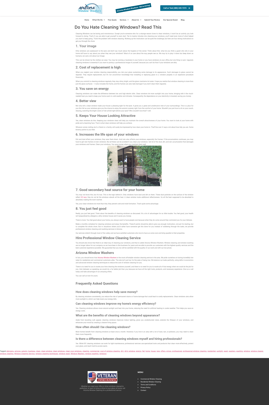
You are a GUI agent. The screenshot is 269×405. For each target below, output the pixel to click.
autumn (24, 351)
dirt (122, 351)
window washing (91, 354)
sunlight (220, 351)
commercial (94, 351)
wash (226, 351)
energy (138, 351)
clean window (46, 351)
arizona (17, 351)
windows (102, 354)
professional (177, 351)
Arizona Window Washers (107, 258)
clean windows (59, 351)
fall (143, 351)
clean (38, 351)
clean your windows (74, 351)
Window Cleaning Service (24, 354)
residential (211, 351)
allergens (10, 351)
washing (239, 351)
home (148, 351)
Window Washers (77, 354)
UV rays (84, 197)
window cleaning (6, 354)
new (158, 351)
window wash (64, 354)
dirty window (130, 351)
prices (168, 351)
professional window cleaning (194, 351)
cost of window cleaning (110, 351)
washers (232, 351)
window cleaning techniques (47, 354)
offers (163, 351)
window (247, 351)
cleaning (85, 351)
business (31, 351)
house (153, 351)
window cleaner (257, 351)
